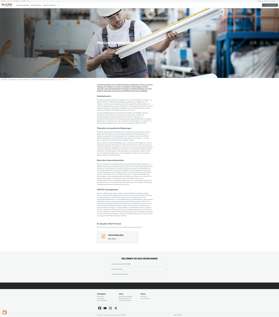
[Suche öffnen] (58, 5)
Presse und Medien (102, 300)
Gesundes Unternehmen (49, 5)
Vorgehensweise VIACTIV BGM (121, 264)
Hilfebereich (260, 1)
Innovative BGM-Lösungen (120, 274)
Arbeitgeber (9, 1)
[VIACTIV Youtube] (105, 308)
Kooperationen (100, 298)
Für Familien (23, 1)
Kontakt (265, 1)
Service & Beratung (36, 5)
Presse (28, 1)
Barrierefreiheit (272, 1)
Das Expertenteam (117, 269)
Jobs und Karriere (145, 298)
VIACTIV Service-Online (271, 5)
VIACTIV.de (3, 1)
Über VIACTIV (100, 296)
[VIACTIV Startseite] (6, 5)
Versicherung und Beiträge (125, 296)
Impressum (100, 315)
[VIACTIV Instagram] (110, 308)
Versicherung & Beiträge (22, 5)
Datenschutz (115, 315)
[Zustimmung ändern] (4, 312)
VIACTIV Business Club (125, 298)
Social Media (122, 315)
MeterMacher (16, 1)
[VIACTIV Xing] (115, 308)
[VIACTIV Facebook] (99, 308)
